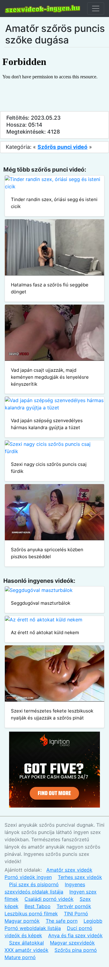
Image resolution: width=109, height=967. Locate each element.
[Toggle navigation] (95, 8)
